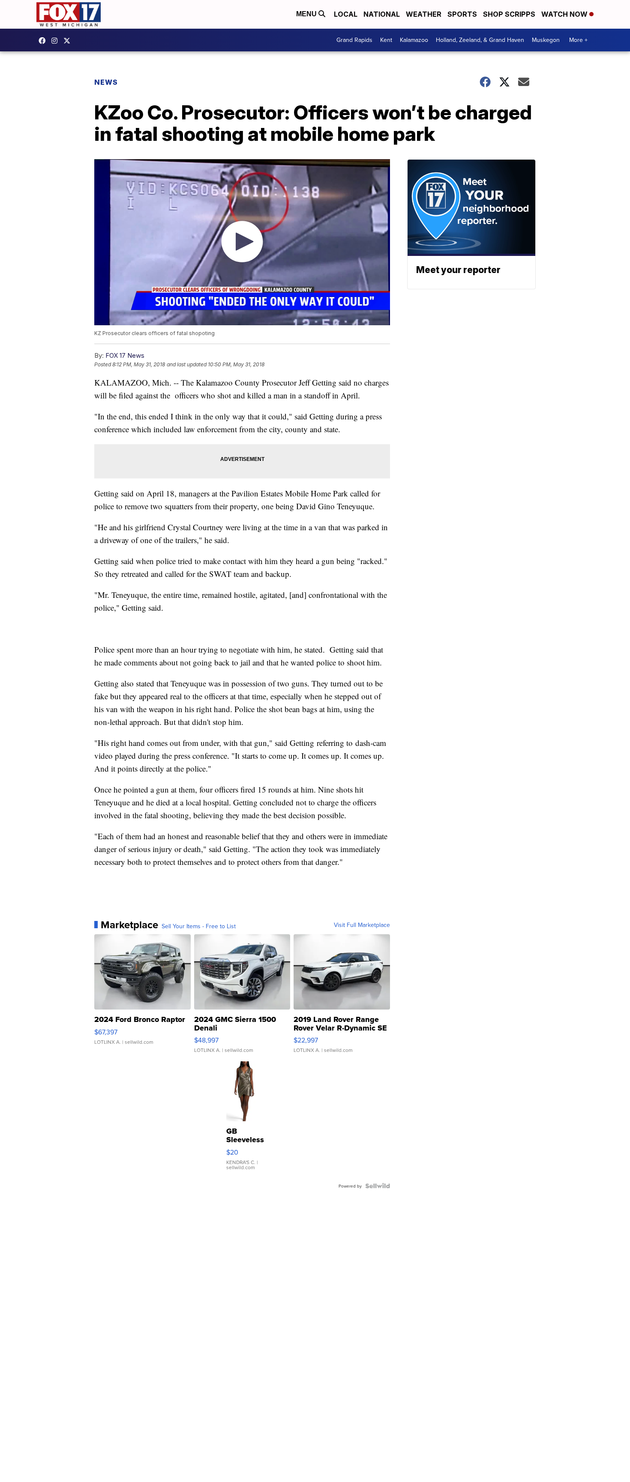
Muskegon (546, 40)
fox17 (69, 40)
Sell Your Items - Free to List (199, 926)
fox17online (44, 40)
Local (345, 14)
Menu (307, 14)
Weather (423, 14)
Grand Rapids (354, 40)
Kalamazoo (414, 40)
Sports (462, 14)
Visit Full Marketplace (362, 925)
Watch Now (565, 14)
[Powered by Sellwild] (377, 1186)
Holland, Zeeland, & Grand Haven (480, 40)
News (106, 82)
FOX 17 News (124, 355)
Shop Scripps (509, 14)
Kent (386, 40)
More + (578, 40)
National (381, 14)
